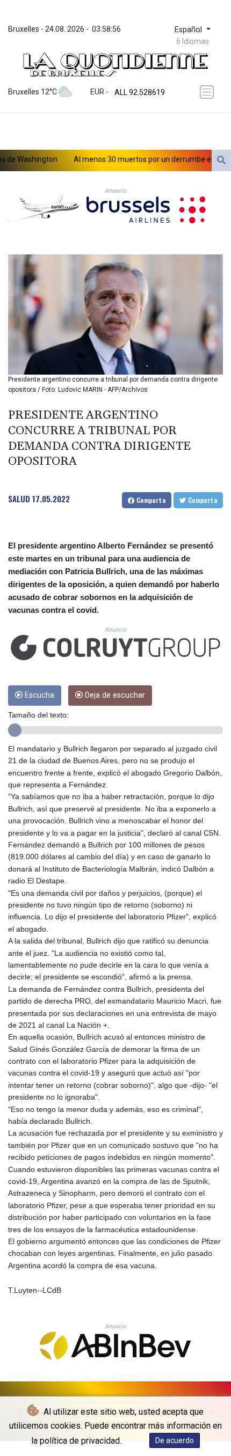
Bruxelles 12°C (32, 91)
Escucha (38, 695)
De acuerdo (174, 1440)
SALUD (19, 498)
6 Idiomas (192, 41)
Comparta (149, 499)
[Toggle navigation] (208, 92)
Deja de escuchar (114, 695)
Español (189, 29)
